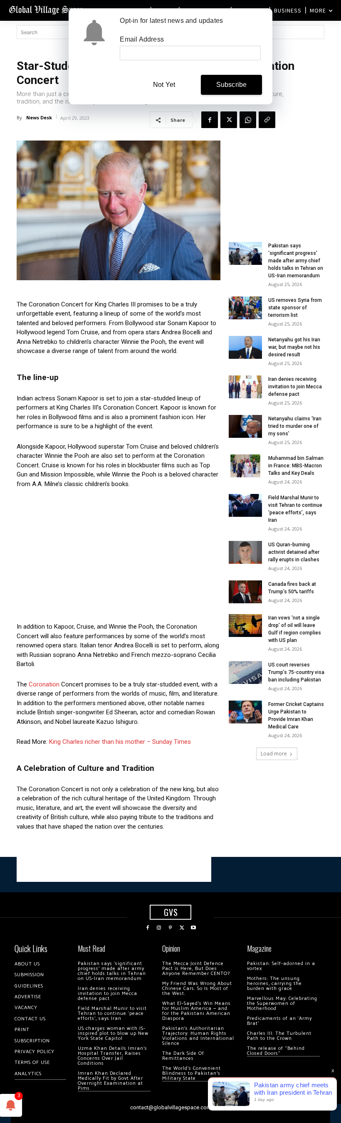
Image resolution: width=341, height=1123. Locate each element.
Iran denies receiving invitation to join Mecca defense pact (295, 386)
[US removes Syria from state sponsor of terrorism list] (245, 307)
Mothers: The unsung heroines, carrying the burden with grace (274, 983)
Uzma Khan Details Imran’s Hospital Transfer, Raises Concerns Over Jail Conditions (112, 1055)
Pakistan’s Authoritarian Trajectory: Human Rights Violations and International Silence (198, 1035)
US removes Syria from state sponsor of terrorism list (295, 307)
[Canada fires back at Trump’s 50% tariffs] (245, 591)
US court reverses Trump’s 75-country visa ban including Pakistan (296, 672)
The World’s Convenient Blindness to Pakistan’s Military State (191, 1073)
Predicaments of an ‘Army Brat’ (279, 1020)
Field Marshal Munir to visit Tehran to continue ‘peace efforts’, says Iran (112, 1013)
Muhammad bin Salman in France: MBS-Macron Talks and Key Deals (296, 465)
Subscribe (231, 84)
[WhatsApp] (248, 119)
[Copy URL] (267, 119)
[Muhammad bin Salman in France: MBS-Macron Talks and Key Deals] (245, 465)
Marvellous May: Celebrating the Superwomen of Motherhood (282, 1003)
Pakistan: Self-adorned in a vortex (281, 966)
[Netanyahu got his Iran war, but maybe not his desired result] (245, 347)
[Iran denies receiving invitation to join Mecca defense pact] (245, 386)
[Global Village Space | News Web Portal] (46, 9)
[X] (228, 119)
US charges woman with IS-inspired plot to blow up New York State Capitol (113, 1033)
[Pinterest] (170, 928)
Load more (274, 753)
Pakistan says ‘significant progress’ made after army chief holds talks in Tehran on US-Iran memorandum (295, 261)
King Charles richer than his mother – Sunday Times (120, 741)
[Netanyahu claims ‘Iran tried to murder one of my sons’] (245, 426)
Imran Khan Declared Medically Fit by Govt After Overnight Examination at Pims (110, 1080)
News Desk (39, 117)
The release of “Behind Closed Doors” (276, 1050)
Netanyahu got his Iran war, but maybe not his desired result (294, 347)
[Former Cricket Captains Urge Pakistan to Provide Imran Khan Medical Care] (245, 712)
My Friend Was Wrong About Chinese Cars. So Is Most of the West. (197, 988)
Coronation (44, 684)
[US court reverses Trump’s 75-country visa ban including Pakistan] (245, 672)
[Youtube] (193, 928)
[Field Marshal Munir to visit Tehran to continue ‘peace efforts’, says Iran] (245, 505)
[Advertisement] (118, 557)
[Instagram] (159, 928)
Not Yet (164, 84)
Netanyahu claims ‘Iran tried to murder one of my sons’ (294, 426)
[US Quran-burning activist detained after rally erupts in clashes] (245, 552)
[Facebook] (209, 119)
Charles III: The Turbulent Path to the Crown (279, 1035)
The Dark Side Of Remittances (183, 1055)
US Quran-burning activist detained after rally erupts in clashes (293, 552)
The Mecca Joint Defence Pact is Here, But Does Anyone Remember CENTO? (196, 968)
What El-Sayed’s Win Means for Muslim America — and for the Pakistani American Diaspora (196, 1011)
